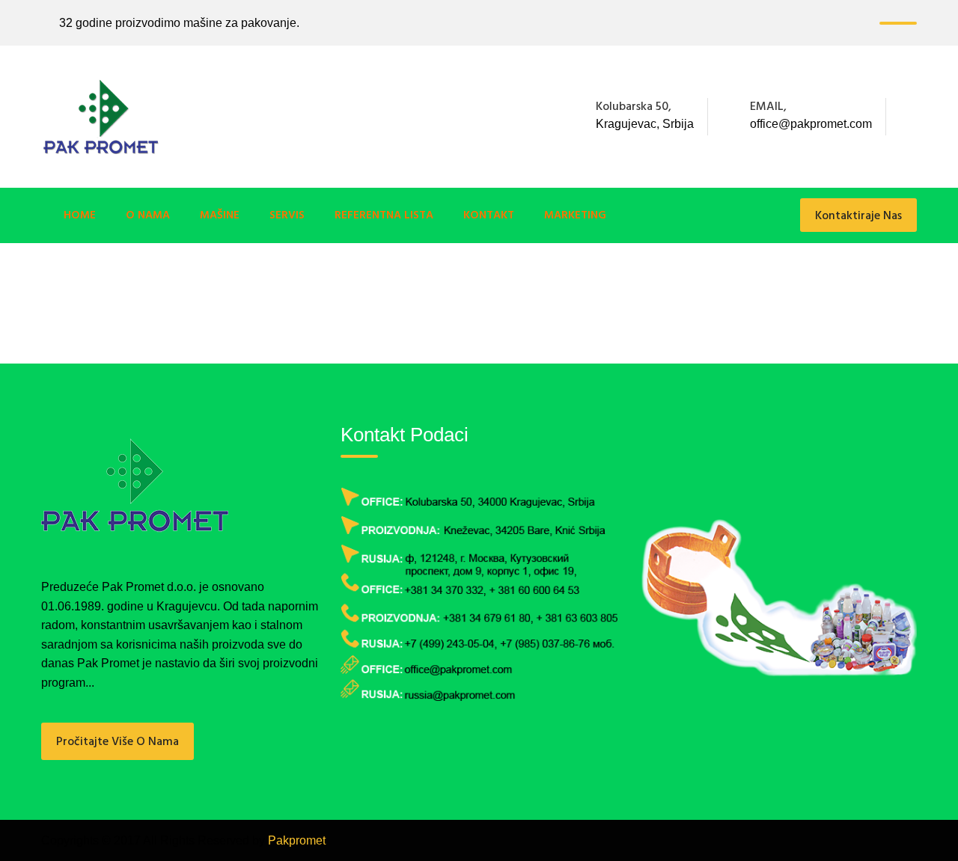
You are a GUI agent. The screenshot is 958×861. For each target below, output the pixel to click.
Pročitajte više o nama (117, 742)
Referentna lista (384, 215)
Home (80, 215)
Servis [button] (287, 215)
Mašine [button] (220, 215)
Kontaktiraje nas (858, 216)
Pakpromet (297, 840)
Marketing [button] (575, 215)
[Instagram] (912, 116)
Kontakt (488, 215)
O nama (148, 215)
